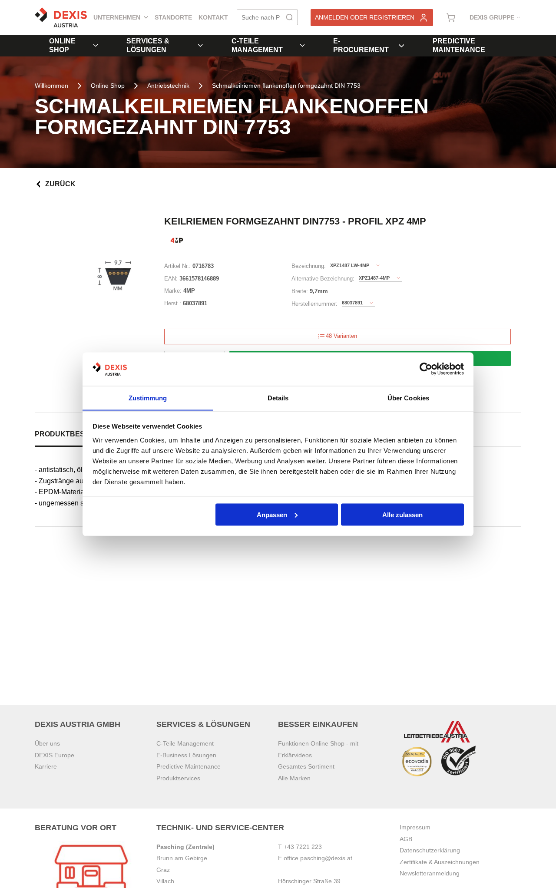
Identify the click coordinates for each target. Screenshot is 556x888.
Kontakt (213, 17)
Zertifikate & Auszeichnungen (440, 861)
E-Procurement (361, 45)
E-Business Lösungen (186, 755)
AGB (406, 838)
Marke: (173, 290)
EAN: (171, 278)
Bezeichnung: (308, 266)
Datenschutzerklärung (430, 850)
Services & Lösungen (147, 45)
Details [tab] (278, 397)
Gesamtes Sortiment (306, 766)
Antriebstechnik (168, 85)
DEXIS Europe (54, 755)
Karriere (46, 766)
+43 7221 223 (303, 846)
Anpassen (272, 514)
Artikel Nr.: (177, 266)
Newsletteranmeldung (430, 873)
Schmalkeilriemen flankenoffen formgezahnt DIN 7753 (286, 85)
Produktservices (178, 778)
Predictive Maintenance (459, 45)
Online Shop (62, 45)
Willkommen (51, 85)
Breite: (299, 291)
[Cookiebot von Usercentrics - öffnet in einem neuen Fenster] (426, 369)
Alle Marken (294, 778)
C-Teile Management (257, 45)
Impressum (415, 827)
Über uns (47, 743)
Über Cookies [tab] (408, 397)
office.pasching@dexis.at (318, 858)
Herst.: (172, 303)
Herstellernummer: (314, 303)
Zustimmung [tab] (148, 397)
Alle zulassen (402, 514)
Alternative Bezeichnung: (322, 278)
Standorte (173, 17)
